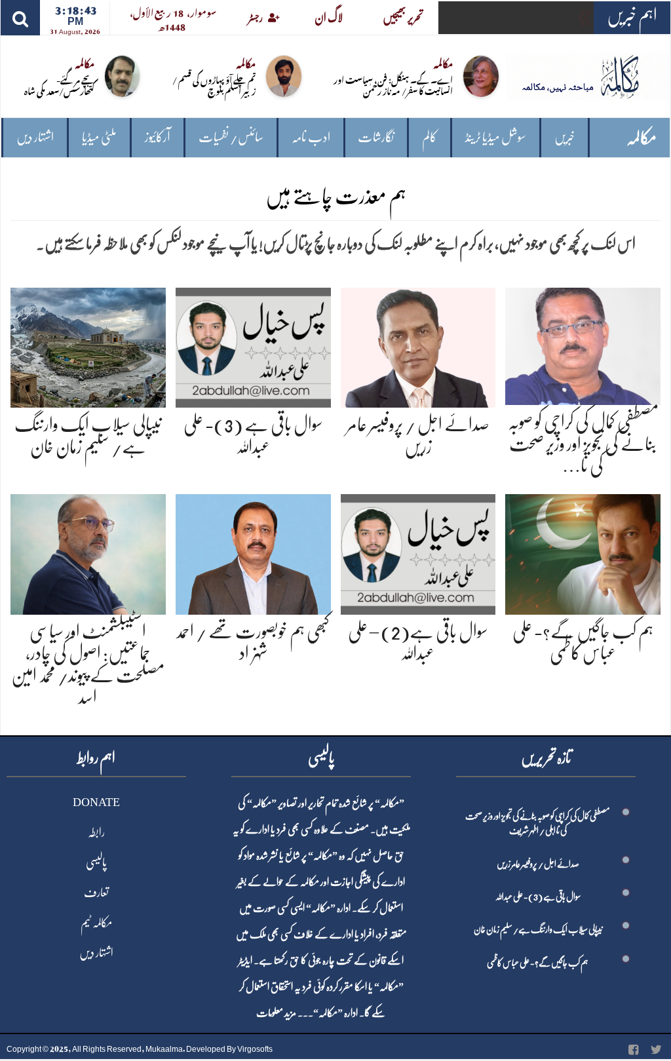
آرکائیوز (157, 137)
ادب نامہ (311, 137)
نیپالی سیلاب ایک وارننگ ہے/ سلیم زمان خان (538, 929)
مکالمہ (641, 137)
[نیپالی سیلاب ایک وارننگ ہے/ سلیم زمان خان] (88, 345)
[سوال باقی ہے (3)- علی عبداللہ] (253, 345)
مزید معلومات (276, 1013)
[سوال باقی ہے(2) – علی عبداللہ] (418, 552)
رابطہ (96, 832)
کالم (429, 137)
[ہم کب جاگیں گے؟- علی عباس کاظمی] (583, 552)
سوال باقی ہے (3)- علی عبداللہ (538, 896)
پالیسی (96, 862)
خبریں (564, 137)
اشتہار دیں (35, 137)
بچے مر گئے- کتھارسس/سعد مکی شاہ (59, 84)
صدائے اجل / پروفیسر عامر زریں (538, 864)
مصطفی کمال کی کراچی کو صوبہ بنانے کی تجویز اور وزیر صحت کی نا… (583, 444)
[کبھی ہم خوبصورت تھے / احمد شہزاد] (253, 552)
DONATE (96, 802)
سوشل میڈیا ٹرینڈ (495, 137)
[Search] (20, 17)
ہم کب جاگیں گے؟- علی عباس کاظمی (537, 963)
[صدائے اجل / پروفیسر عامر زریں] (418, 345)
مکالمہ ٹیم (96, 922)
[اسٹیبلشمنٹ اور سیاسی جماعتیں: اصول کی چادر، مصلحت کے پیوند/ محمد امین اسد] (88, 552)
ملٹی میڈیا (99, 137)
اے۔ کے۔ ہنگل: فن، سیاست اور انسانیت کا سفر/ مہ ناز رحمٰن (393, 84)
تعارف (96, 892)
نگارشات (376, 137)
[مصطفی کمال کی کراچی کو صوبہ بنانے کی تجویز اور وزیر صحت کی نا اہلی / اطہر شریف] (583, 344)
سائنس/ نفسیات (231, 137)
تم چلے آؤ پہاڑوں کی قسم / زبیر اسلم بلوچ (214, 84)
